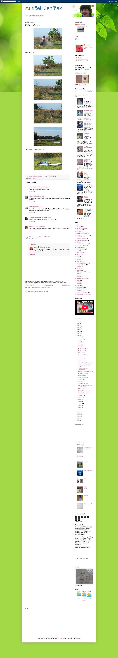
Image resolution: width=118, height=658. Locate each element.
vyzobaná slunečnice (34, 217)
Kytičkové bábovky (88, 209)
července (80, 395)
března (80, 403)
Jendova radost (80, 247)
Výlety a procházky (34, 236)
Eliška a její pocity (88, 503)
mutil (30, 206)
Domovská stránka (48, 285)
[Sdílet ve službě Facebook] (53, 176)
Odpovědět (32, 191)
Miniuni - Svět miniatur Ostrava (85, 363)
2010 (78, 418)
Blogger (79, 638)
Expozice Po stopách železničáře (83, 369)
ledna (79, 407)
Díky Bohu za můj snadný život (88, 448)
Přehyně (86, 26)
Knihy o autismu (80, 252)
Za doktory (79, 290)
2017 (78, 331)
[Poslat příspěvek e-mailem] (46, 176)
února (79, 405)
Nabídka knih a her (81, 264)
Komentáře (80, 60)
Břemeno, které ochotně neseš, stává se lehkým (85, 386)
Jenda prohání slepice (83, 377)
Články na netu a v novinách (83, 235)
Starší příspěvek (66, 285)
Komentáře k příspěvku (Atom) (42, 287)
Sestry (34, 178)
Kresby (78, 256)
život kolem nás (81, 24)
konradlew (61, 638)
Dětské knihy (80, 236)
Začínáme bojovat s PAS (82, 292)
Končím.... (86, 462)
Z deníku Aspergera (81, 289)
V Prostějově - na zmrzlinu (84, 393)
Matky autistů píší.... (81, 261)
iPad (78, 242)
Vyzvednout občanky (83, 355)
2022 (78, 323)
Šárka (78, 280)
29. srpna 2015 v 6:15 (37, 206)
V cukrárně (80, 356)
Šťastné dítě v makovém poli (84, 390)
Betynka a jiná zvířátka (82, 233)
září (79, 343)
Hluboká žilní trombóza (87, 160)
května (80, 399)
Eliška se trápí (80, 456)
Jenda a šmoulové (88, 110)
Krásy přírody (80, 254)
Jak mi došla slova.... (87, 173)
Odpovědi (33, 244)
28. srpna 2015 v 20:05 (42, 187)
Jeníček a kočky (81, 359)
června (80, 397)
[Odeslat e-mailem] (48, 176)
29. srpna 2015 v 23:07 (44, 236)
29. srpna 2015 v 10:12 (45, 217)
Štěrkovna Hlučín (82, 375)
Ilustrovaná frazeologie (82, 240)
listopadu (80, 339)
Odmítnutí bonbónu (86, 197)
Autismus (79, 226)
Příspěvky (79, 58)
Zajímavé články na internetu (83, 294)
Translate (87, 69)
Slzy (85, 478)
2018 (78, 329)
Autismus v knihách (86, 134)
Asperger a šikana (88, 185)
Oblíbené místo (81, 388)
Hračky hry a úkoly (81, 238)
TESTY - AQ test (80, 444)
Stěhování (79, 459)
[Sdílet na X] (52, 176)
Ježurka (31, 226)
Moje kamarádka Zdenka (82, 263)
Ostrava (78, 268)
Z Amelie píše (80, 287)
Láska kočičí (81, 381)
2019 (78, 327)
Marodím (79, 259)
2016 (78, 333)
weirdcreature (32, 187)
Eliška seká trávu (82, 352)
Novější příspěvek (30, 285)
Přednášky (79, 270)
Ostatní (30, 178)
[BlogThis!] (50, 176)
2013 (78, 412)
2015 (78, 335)
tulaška (31, 196)
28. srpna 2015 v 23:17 (39, 196)
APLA (78, 225)
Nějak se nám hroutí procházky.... (88, 122)
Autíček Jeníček (43, 8)
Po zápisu (86, 495)
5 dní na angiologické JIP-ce (88, 148)
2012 (78, 414)
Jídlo (78, 250)
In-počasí (84, 600)
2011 (78, 416)
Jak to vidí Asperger (81, 245)
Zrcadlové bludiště (82, 350)
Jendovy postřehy (81, 249)
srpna (79, 345)
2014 (78, 410)
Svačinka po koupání (83, 373)
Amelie (35, 247)
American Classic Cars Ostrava (85, 371)
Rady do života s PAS (82, 275)
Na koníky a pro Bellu (83, 383)
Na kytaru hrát (81, 379)
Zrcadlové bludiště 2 (83, 348)
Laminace (79, 258)
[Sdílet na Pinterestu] (55, 176)
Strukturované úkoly (81, 278)
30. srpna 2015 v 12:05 (45, 247)
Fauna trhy (80, 346)
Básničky (79, 231)
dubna (79, 401)
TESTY (78, 283)
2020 (78, 325)
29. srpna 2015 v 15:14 (39, 226)
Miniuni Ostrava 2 (82, 361)
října (79, 341)
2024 (78, 321)
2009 (78, 420)
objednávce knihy (82, 84)
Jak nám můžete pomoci (82, 243)
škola (78, 282)
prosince (80, 337)
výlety (78, 285)
